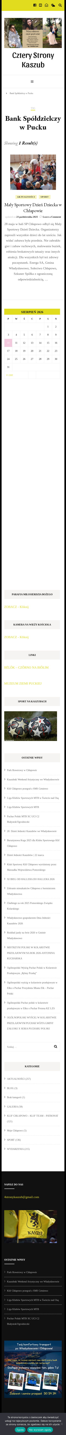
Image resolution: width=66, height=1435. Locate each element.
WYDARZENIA (15, 1149)
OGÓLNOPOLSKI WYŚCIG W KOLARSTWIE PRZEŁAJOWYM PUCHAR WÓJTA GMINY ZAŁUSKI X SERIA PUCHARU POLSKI (31, 1023)
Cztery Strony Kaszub (33, 59)
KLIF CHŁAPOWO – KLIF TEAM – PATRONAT (32, 1116)
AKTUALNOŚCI (26, 197)
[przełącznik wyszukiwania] (60, 5)
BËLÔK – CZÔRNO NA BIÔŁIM (26, 667)
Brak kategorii (14, 1097)
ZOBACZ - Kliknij (16, 607)
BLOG (10, 1088)
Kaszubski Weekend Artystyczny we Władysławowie (33, 779)
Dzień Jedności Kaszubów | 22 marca (25, 855)
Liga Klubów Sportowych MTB (23, 807)
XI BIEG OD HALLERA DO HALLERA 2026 (31, 879)
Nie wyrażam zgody (40, 1429)
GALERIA (12, 1106)
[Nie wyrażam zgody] (61, 1424)
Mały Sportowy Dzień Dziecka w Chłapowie (33, 208)
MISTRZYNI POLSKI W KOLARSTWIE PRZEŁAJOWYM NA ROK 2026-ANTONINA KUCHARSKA (31, 953)
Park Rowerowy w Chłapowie (22, 770)
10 (8, 343)
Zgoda (20, 1429)
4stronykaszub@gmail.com (21, 1197)
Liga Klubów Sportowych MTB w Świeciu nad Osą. (33, 798)
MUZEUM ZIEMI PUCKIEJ (23, 683)
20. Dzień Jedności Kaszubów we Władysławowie (31, 831)
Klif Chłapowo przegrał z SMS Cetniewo (27, 788)
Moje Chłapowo (15, 1130)
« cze (9, 375)
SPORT (45, 197)
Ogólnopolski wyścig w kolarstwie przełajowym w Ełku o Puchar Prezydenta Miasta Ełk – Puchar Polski (32, 988)
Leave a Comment (52, 217)
